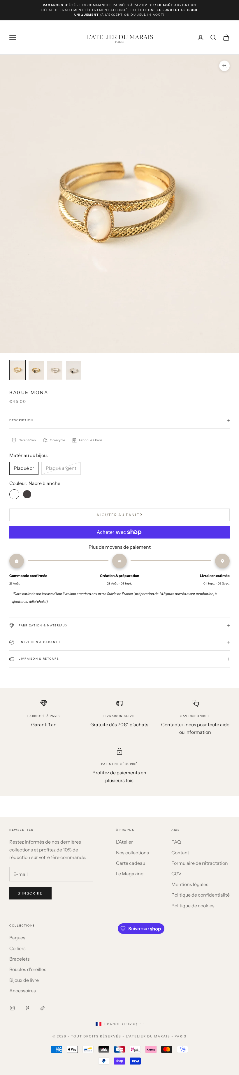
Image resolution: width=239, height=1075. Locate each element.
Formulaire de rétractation (199, 863)
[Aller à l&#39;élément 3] (55, 370)
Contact (180, 853)
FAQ (176, 842)
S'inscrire (30, 893)
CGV (176, 873)
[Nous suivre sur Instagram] (12, 1008)
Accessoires (22, 990)
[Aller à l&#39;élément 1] (17, 370)
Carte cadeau (130, 863)
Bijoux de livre (24, 980)
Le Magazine (129, 873)
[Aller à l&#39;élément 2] (36, 370)
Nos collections (132, 853)
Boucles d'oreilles (27, 969)
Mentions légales (189, 884)
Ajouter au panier (119, 515)
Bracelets (19, 959)
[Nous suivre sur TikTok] (42, 1008)
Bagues (17, 938)
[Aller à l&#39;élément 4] (73, 370)
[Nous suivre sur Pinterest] (27, 1008)
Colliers (17, 948)
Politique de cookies (193, 905)
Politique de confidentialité (200, 895)
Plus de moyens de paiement (120, 547)
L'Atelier (124, 842)
